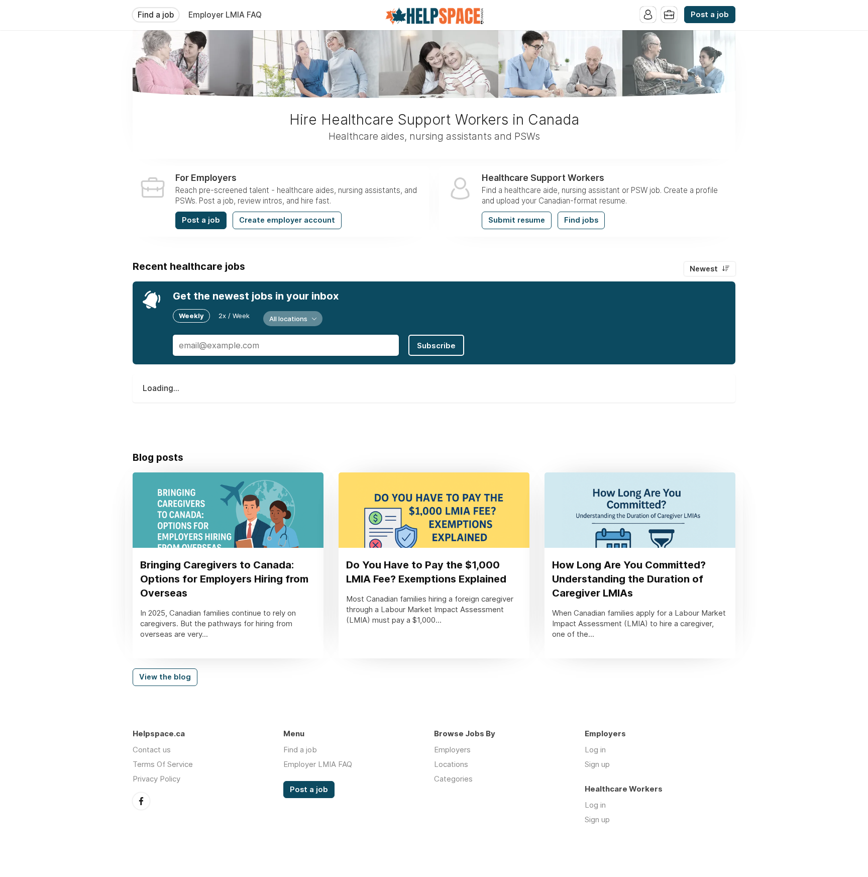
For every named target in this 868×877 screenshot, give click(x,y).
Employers (452, 749)
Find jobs (581, 220)
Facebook (141, 801)
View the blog (165, 676)
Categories (453, 779)
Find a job (156, 15)
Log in (595, 749)
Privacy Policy (156, 779)
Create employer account (287, 220)
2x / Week (234, 316)
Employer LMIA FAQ (225, 15)
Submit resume (516, 220)
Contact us (152, 749)
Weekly (191, 316)
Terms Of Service (163, 764)
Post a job (710, 14)
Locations (451, 764)
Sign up (597, 764)
